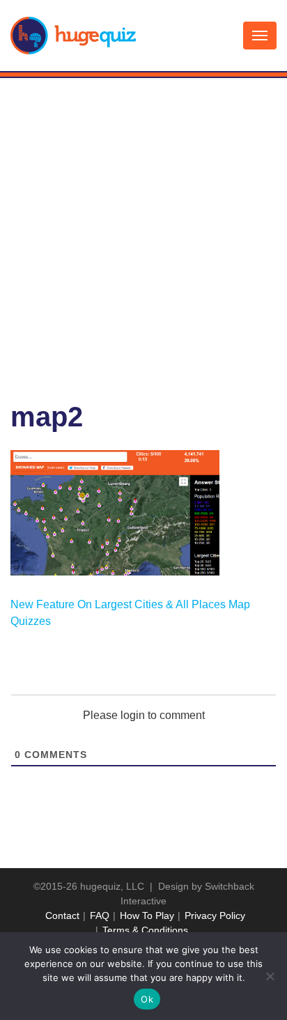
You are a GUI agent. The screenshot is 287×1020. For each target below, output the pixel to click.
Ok (147, 999)
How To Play (147, 915)
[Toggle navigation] (260, 35)
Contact (62, 915)
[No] (270, 976)
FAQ (99, 915)
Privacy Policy (215, 915)
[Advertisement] (143, 228)
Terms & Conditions (145, 930)
